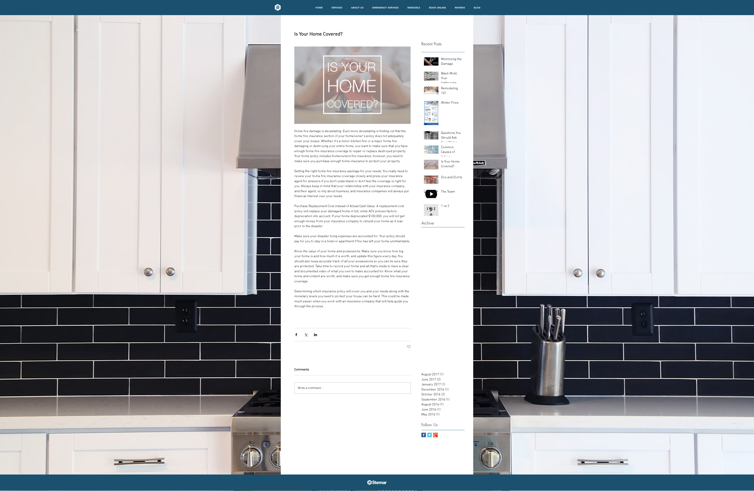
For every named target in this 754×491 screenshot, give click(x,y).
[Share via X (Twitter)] (306, 334)
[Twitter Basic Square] (429, 435)
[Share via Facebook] (296, 334)
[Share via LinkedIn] (315, 334)
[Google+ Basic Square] (435, 435)
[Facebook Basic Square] (423, 435)
